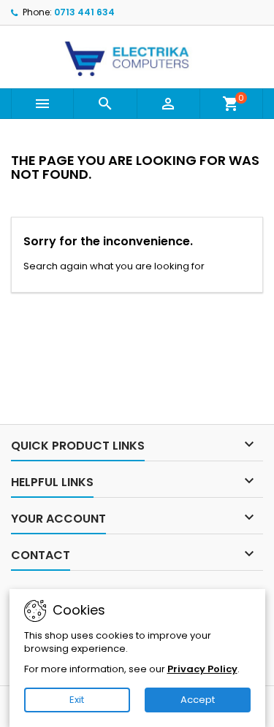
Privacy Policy (202, 669)
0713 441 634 (84, 12)
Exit (76, 700)
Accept (197, 700)
